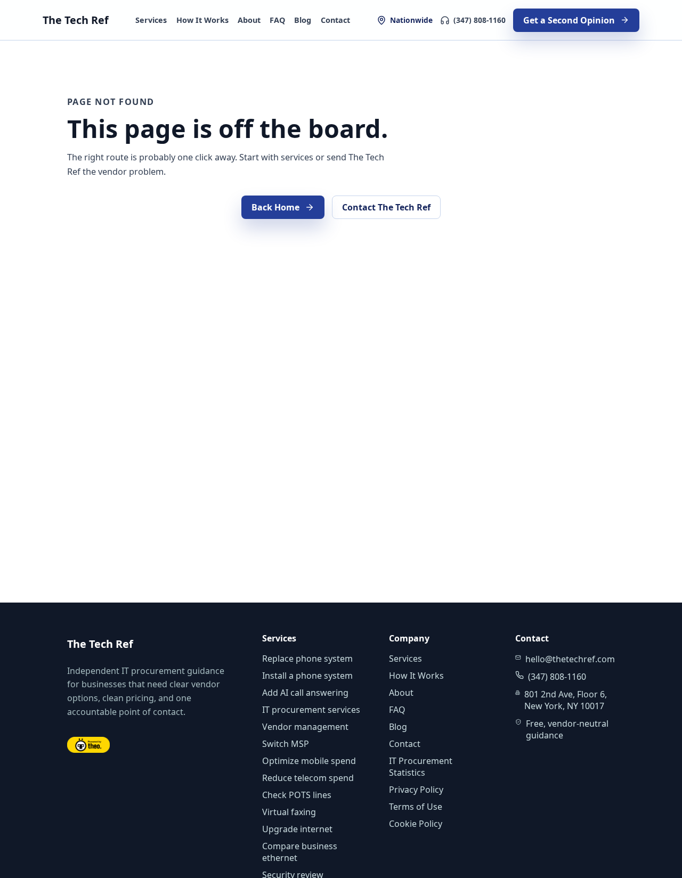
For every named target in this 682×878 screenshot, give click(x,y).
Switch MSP (285, 744)
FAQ (277, 20)
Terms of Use (415, 806)
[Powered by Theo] (88, 745)
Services (151, 20)
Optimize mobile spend (309, 761)
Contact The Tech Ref (386, 207)
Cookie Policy (415, 824)
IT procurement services (311, 710)
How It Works (202, 20)
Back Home (275, 207)
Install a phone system (307, 675)
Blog (302, 20)
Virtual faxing (289, 812)
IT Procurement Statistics (420, 766)
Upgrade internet (297, 829)
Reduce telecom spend (308, 778)
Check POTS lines (296, 795)
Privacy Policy (416, 789)
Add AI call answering (305, 692)
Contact (335, 20)
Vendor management (305, 727)
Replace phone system (307, 658)
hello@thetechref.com (570, 659)
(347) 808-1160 (479, 20)
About (249, 20)
